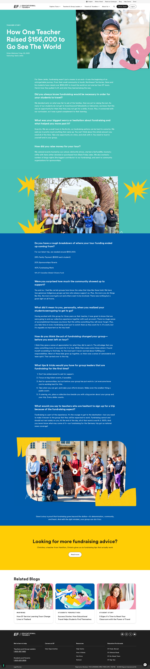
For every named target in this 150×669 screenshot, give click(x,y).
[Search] (114, 6)
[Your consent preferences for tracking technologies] (4, 665)
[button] (75, 471)
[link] (24, 6)
